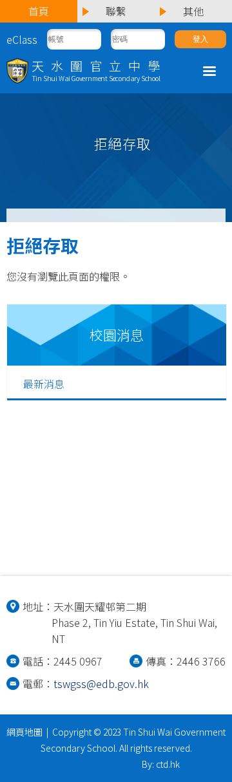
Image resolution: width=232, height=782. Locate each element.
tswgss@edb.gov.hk (101, 683)
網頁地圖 (24, 731)
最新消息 (43, 383)
